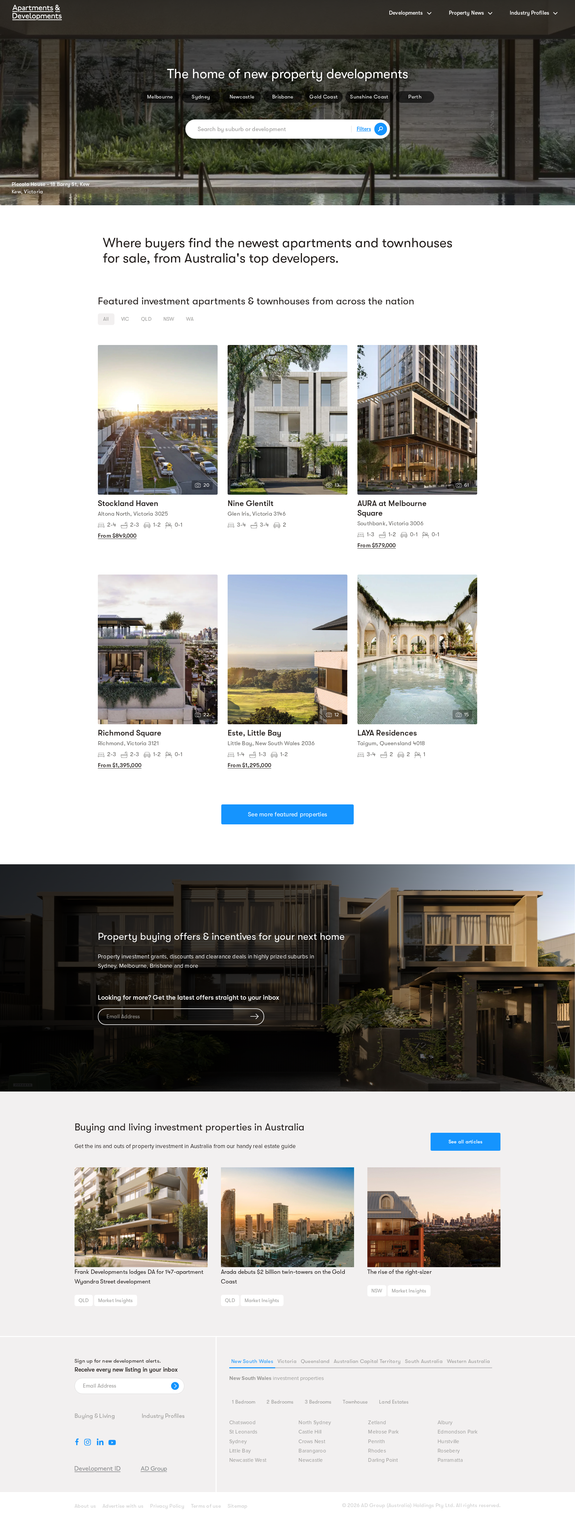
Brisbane (282, 97)
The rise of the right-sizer (399, 1271)
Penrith (376, 1441)
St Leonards (243, 1432)
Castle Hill (309, 1432)
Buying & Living (95, 1416)
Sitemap (238, 1506)
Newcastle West (248, 1460)
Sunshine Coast (369, 97)
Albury (445, 1423)
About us (85, 1506)
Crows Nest (311, 1441)
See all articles (466, 1142)
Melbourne (160, 97)
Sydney (201, 97)
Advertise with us (122, 1506)
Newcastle (242, 97)
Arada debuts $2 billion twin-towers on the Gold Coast (283, 1276)
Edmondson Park (458, 1432)
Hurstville (449, 1441)
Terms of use (206, 1506)
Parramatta (450, 1460)
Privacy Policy (167, 1506)
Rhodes (377, 1451)
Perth (415, 97)
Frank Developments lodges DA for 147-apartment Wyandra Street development (139, 1276)
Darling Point (383, 1460)
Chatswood (242, 1423)
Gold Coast (323, 97)
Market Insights (115, 1300)
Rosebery (449, 1451)
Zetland (377, 1423)
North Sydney (314, 1423)
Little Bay (240, 1451)
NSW (376, 1291)
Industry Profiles (163, 1416)
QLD (84, 1300)
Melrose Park (383, 1432)
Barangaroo (312, 1451)
